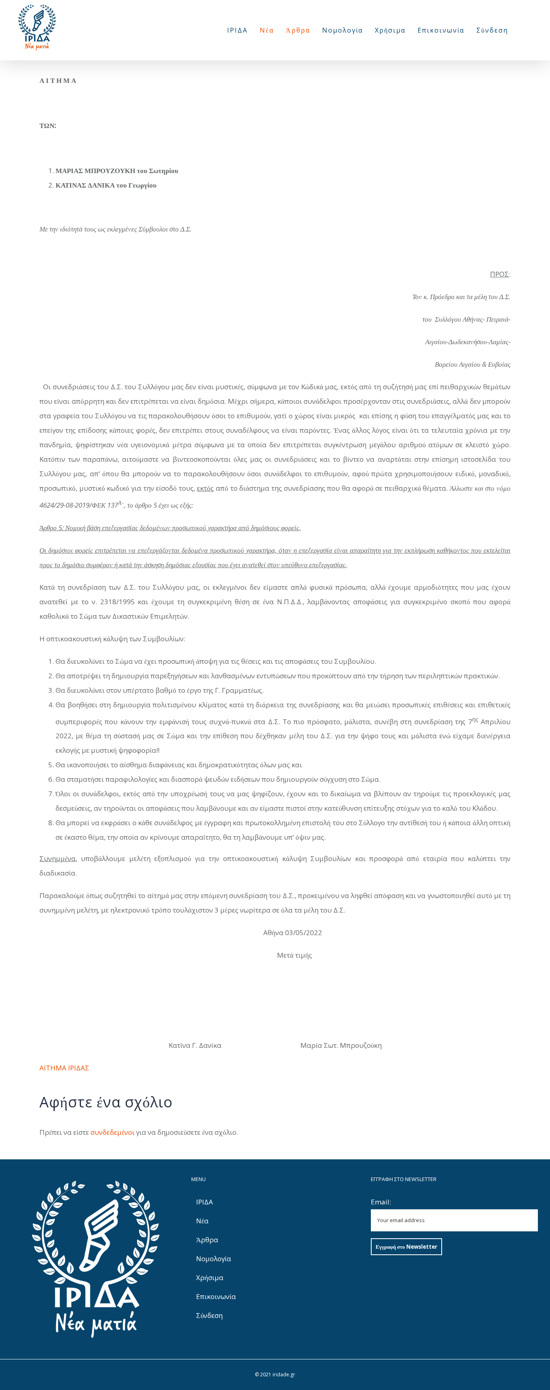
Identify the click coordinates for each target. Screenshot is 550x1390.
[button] (523, 30)
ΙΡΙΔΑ (204, 1201)
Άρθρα (207, 1239)
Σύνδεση (209, 1315)
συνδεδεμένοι (112, 1132)
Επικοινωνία (216, 1296)
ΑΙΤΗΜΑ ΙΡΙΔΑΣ (64, 1067)
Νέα (202, 1220)
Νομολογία (213, 1258)
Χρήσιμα (209, 1277)
